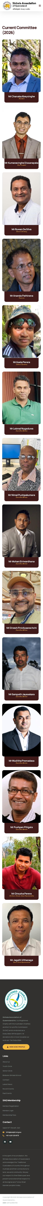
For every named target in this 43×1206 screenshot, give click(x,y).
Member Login (8, 1110)
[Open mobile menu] (40, 6)
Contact (6, 1080)
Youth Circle (7, 1066)
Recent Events (8, 1089)
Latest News (7, 1084)
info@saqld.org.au (13, 1132)
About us (6, 1062)
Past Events (7, 1093)
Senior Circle (7, 1071)
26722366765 (10, 1203)
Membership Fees (9, 1115)
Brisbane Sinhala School (12, 1075)
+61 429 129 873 (12, 1135)
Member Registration (11, 1106)
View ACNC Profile (17, 1047)
